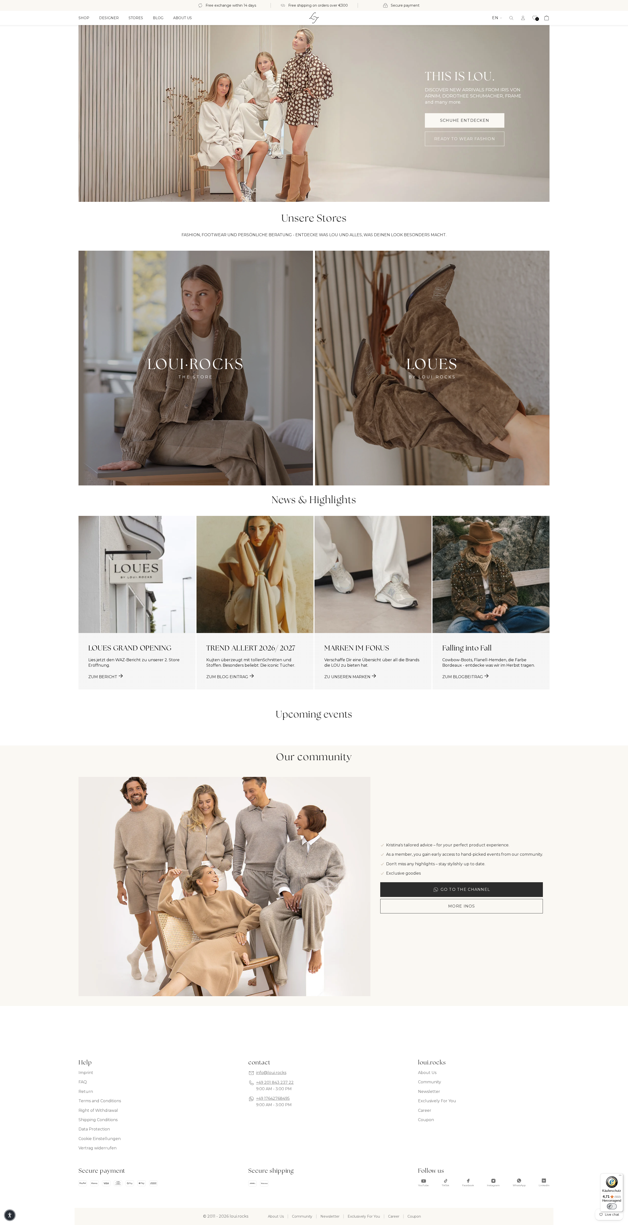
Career (424, 1110)
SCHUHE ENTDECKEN (464, 120)
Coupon (426, 1119)
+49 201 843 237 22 (275, 1082)
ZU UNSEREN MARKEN (347, 676)
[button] (511, 18)
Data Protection (94, 1129)
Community (429, 1082)
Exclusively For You (437, 1101)
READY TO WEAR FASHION (464, 139)
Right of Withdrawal (98, 1110)
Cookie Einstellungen (99, 1138)
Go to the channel (465, 889)
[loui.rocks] (314, 18)
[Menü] (620, 1176)
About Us (427, 1072)
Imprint (85, 1072)
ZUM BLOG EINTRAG (227, 676)
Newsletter (429, 1091)
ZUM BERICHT (102, 676)
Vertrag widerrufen (97, 1148)
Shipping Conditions (98, 1119)
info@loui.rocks (271, 1072)
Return (85, 1091)
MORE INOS (461, 906)
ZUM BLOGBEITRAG (462, 676)
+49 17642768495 (273, 1098)
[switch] (612, 1206)
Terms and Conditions (99, 1101)
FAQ (82, 1082)
